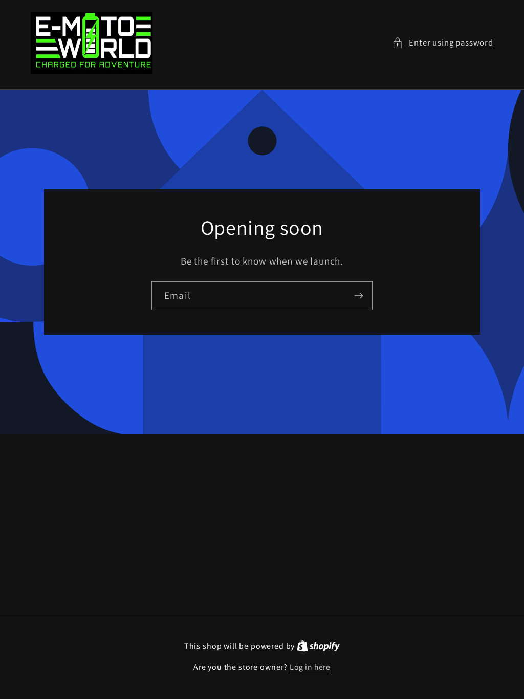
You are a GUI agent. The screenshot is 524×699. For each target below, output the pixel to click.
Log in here (310, 667)
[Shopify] (318, 646)
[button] (442, 43)
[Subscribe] (358, 295)
